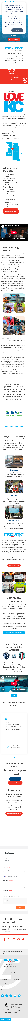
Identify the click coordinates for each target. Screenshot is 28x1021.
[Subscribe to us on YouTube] (19, 939)
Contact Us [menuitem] (13, 972)
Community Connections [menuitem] (7, 990)
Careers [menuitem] (17, 976)
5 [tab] (10, 426)
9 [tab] (15, 426)
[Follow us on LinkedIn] (14, 939)
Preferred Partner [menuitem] (6, 976)
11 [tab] (17, 426)
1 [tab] (5, 426)
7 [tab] (12, 426)
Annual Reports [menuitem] (5, 979)
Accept (17, 30)
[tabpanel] (14, 413)
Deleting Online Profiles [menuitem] (7, 983)
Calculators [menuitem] (4, 986)
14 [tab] (21, 426)
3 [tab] (7, 426)
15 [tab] (22, 426)
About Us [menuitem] (3, 972)
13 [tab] (20, 426)
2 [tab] (6, 426)
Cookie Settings (5, 1019)
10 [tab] (16, 426)
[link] (9, 2)
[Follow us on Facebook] (5, 939)
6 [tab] (11, 426)
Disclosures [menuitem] (16, 979)
